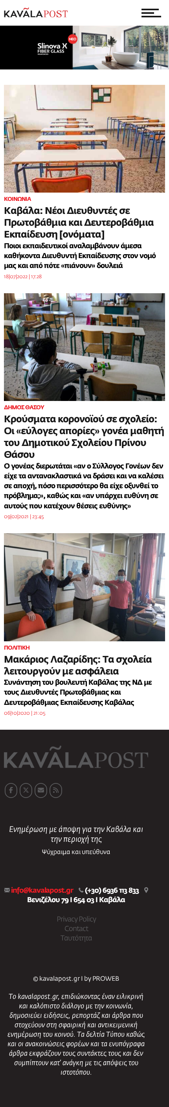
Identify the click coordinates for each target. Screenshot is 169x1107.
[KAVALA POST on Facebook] (11, 790)
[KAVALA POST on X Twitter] (26, 790)
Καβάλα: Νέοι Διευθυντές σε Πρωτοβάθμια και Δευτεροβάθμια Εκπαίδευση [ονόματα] (79, 223)
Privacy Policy (76, 919)
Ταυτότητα (76, 938)
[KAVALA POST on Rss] (56, 790)
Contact (76, 929)
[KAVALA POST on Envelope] (41, 790)
